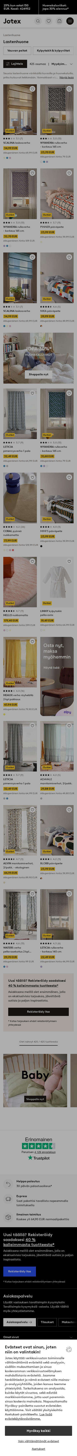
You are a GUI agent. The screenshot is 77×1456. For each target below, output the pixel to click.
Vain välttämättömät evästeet (38, 1441)
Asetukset (38, 1449)
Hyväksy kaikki (39, 1431)
